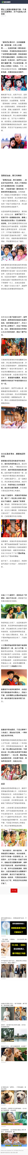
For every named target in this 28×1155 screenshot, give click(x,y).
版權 (17, 1152)
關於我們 (3, 1152)
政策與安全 (7, 1152)
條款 (12, 1152)
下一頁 (14, 890)
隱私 (14, 1152)
